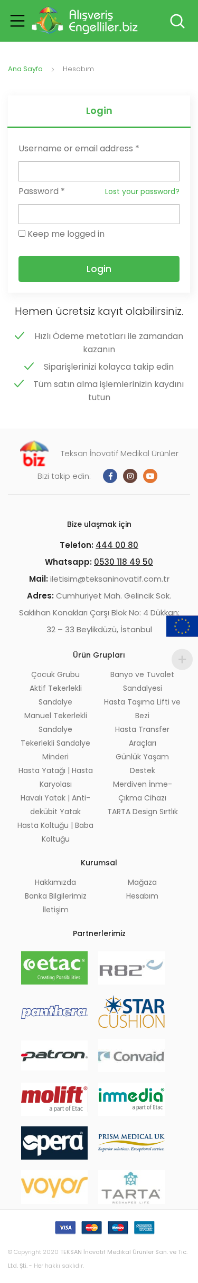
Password (41, 191)
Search (176, 21)
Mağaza (142, 882)
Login (99, 110)
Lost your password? (142, 191)
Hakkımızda (55, 882)
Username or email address (78, 148)
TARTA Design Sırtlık (142, 811)
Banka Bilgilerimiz (56, 896)
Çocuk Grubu (55, 674)
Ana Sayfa (25, 69)
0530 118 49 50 (123, 561)
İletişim (56, 909)
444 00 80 (117, 545)
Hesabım (142, 896)
